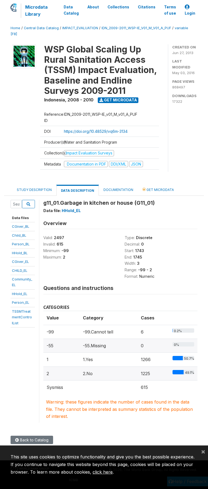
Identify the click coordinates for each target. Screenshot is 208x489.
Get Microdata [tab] (160, 190)
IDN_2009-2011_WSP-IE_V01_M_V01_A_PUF (136, 28)
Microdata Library (36, 10)
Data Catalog (71, 10)
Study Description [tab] (34, 190)
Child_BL (19, 235)
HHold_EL (19, 294)
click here (103, 472)
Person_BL (21, 244)
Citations (146, 7)
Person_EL (20, 302)
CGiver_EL (20, 261)
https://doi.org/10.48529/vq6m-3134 (96, 131)
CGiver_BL (20, 226)
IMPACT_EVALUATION (80, 28)
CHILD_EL (19, 270)
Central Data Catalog (41, 28)
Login (190, 13)
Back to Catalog (33, 440)
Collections (118, 7)
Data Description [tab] (77, 191)
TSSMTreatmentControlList (22, 317)
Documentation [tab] (118, 190)
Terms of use (170, 10)
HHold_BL (20, 253)
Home (15, 28)
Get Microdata (120, 100)
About (93, 7)
